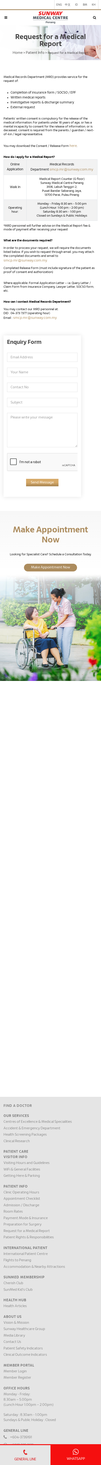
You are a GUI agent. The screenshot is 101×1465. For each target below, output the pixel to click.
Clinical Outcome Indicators (25, 1354)
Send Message (42, 482)
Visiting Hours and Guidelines (27, 1163)
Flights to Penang (17, 1260)
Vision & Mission (16, 1322)
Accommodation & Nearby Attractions (34, 1267)
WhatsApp (76, 1459)
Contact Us (12, 1342)
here (73, 146)
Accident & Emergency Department (32, 1128)
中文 (67, 4)
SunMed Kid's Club (18, 1289)
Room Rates (13, 1211)
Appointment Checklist (22, 1198)
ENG (59, 4)
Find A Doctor (18, 1106)
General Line (25, 1459)
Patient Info (35, 53)
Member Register (17, 1377)
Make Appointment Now (50, 567)
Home (18, 53)
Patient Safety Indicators (23, 1348)
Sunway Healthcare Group (24, 1329)
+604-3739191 (21, 1437)
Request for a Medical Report (27, 1231)
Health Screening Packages (25, 1134)
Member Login (15, 1371)
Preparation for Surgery (23, 1224)
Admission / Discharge (21, 1205)
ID (76, 4)
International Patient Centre (26, 1254)
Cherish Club (13, 1283)
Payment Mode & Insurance (26, 1218)
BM (85, 4)
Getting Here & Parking (22, 1176)
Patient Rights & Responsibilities (29, 1237)
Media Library (14, 1335)
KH (93, 4)
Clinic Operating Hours (21, 1192)
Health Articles (15, 1306)
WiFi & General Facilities (22, 1169)
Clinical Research (17, 1141)
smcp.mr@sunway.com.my (71, 169)
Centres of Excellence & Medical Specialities (38, 1121)
